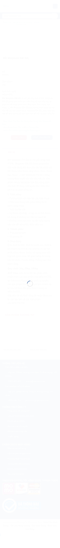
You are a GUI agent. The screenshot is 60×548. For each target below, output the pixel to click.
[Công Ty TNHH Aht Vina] (30, 270)
